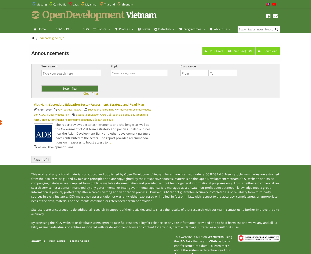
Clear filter (90, 94)
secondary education (78, 120)
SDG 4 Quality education (54, 114)
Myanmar (91, 4)
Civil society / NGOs (69, 109)
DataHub (164, 29)
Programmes (192, 29)
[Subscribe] (275, 17)
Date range (188, 66)
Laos (76, 4)
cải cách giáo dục (52, 38)
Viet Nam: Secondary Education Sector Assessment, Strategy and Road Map (89, 104)
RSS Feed (216, 51)
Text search (49, 66)
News (146, 29)
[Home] (32, 38)
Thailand (109, 4)
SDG (86, 29)
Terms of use (79, 241)
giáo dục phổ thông (53, 120)
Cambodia (59, 4)
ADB (104, 114)
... (110, 142)
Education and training (101, 109)
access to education (87, 114)
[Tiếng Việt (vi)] (274, 4)
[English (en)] (268, 4)
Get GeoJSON (243, 51)
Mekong (41, 4)
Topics (101, 29)
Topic (114, 66)
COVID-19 (62, 29)
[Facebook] (268, 17)
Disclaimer (57, 241)
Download (270, 51)
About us (220, 29)
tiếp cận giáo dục (103, 120)
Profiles (124, 29)
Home (42, 29)
